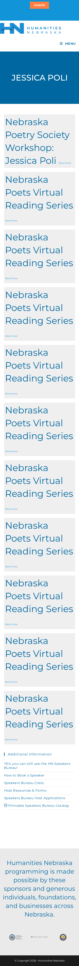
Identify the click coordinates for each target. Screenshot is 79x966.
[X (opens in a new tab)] (37, 14)
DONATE (39, 5)
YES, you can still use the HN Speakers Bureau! (37, 766)
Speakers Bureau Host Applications (34, 798)
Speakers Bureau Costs (24, 783)
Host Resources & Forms (25, 790)
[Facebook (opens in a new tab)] (39, 14)
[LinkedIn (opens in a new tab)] (41, 14)
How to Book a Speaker (24, 775)
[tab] (39, 141)
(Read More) (65, 163)
